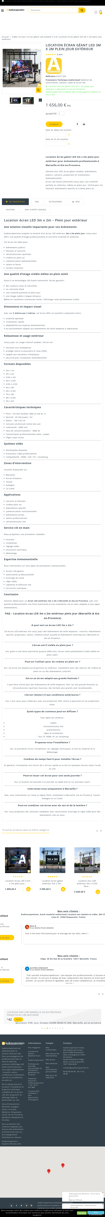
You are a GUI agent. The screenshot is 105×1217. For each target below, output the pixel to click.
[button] (63, 1165)
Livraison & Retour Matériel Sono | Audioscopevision (36, 1055)
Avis (78, 201)
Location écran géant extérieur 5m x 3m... (17, 882)
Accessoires (55, 201)
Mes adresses (51, 1063)
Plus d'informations (95, 1212)
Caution (10, 209)
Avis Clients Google (35, 209)
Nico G (33, 926)
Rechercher (82, 10)
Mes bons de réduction (51, 1076)
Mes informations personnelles (51, 1069)
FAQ (37, 201)
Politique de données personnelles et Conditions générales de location (35, 1069)
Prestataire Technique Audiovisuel (63, 80)
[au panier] (28, 889)
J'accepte (82, 1213)
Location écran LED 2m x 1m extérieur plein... (87, 857)
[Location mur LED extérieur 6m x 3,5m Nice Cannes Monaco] (52, 860)
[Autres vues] (3, 100)
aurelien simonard (39, 968)
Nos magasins (34, 1047)
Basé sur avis (75, 1200)
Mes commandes (51, 1048)
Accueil (5, 37)
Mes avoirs (50, 1059)
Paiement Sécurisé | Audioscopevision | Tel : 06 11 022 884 (36, 1082)
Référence (51, 76)
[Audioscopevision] (15, 10)
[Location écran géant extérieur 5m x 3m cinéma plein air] (18, 860)
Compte (49, 1043)
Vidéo (14, 37)
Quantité (51, 113)
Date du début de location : (59, 130)
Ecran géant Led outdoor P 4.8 (42, 37)
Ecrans (22, 37)
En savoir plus (17, 201)
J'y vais (18, 1019)
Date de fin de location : (57, 139)
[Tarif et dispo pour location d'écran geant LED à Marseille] (15, 100)
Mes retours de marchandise (52, 1054)
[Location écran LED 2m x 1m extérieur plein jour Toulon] (87, 848)
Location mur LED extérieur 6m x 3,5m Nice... (52, 883)
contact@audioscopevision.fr (76, 1068)
